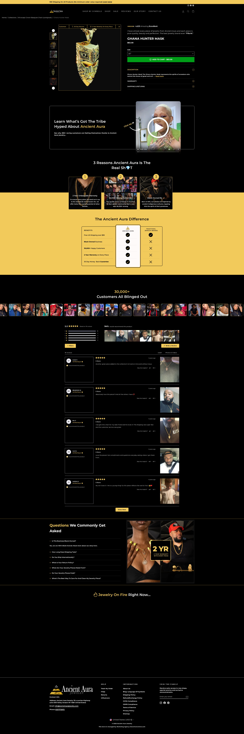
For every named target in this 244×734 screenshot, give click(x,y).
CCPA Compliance (130, 701)
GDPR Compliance (130, 704)
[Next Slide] (177, 336)
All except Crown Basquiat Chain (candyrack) (35, 17)
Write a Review (172, 346)
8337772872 (60, 709)
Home (4, 17)
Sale (116, 11)
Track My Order (107, 688)
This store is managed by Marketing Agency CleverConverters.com (122, 726)
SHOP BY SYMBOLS (92, 11)
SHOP (108, 11)
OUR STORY (140, 11)
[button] (81, 331)
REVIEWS (126, 11)
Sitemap (126, 714)
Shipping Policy (129, 695)
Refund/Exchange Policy (132, 698)
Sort (160, 352)
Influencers (105, 698)
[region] (141, 336)
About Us (126, 688)
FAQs (103, 692)
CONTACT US (155, 11)
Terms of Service (129, 707)
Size (128, 50)
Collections (12, 17)
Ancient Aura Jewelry (124, 723)
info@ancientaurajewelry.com (66, 706)
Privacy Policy (128, 711)
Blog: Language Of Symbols (134, 692)
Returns (104, 695)
